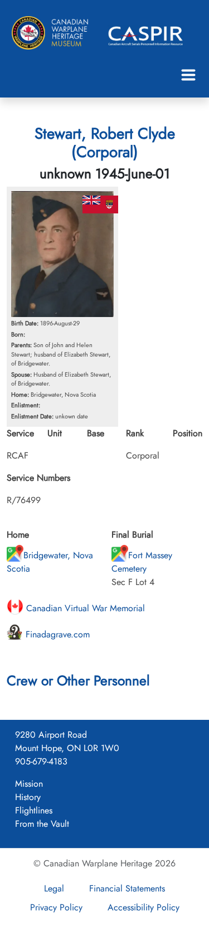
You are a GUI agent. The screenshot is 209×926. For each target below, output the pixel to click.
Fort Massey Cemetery (141, 562)
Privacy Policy (56, 907)
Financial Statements (127, 888)
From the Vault (42, 823)
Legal (54, 888)
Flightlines (33, 810)
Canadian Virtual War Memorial (84, 608)
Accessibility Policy (143, 907)
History (28, 797)
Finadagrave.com (56, 634)
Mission (29, 783)
